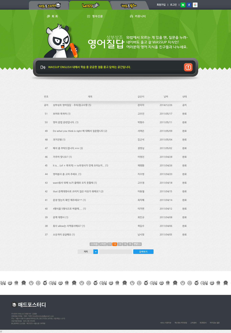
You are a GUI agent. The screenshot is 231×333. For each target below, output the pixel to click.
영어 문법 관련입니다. (64, 122)
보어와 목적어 (60, 114)
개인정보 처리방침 (181, 323)
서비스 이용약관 (165, 323)
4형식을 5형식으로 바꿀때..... (67, 209)
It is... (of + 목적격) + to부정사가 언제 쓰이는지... (79, 165)
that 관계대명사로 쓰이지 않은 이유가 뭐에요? (76, 191)
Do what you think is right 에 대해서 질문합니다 (78, 131)
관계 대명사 (59, 217)
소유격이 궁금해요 (62, 234)
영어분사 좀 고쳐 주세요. (65, 174)
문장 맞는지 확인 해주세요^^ (67, 200)
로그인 (173, 5)
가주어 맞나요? (60, 157)
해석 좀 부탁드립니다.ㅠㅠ (66, 148)
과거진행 (57, 139)
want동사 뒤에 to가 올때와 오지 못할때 (73, 183)
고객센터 (193, 323)
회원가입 (161, 5)
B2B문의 (203, 323)
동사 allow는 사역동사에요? (67, 226)
